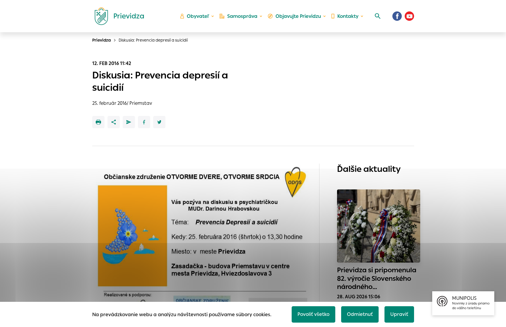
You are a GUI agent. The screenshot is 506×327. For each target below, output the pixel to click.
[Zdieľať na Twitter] (159, 122)
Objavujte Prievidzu (298, 16)
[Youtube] (409, 16)
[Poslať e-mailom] (129, 122)
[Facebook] (397, 16)
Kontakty (347, 16)
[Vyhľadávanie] (378, 16)
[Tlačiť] (98, 122)
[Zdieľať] (113, 122)
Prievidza (101, 40)
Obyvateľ (198, 16)
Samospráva (242, 16)
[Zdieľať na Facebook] (144, 122)
